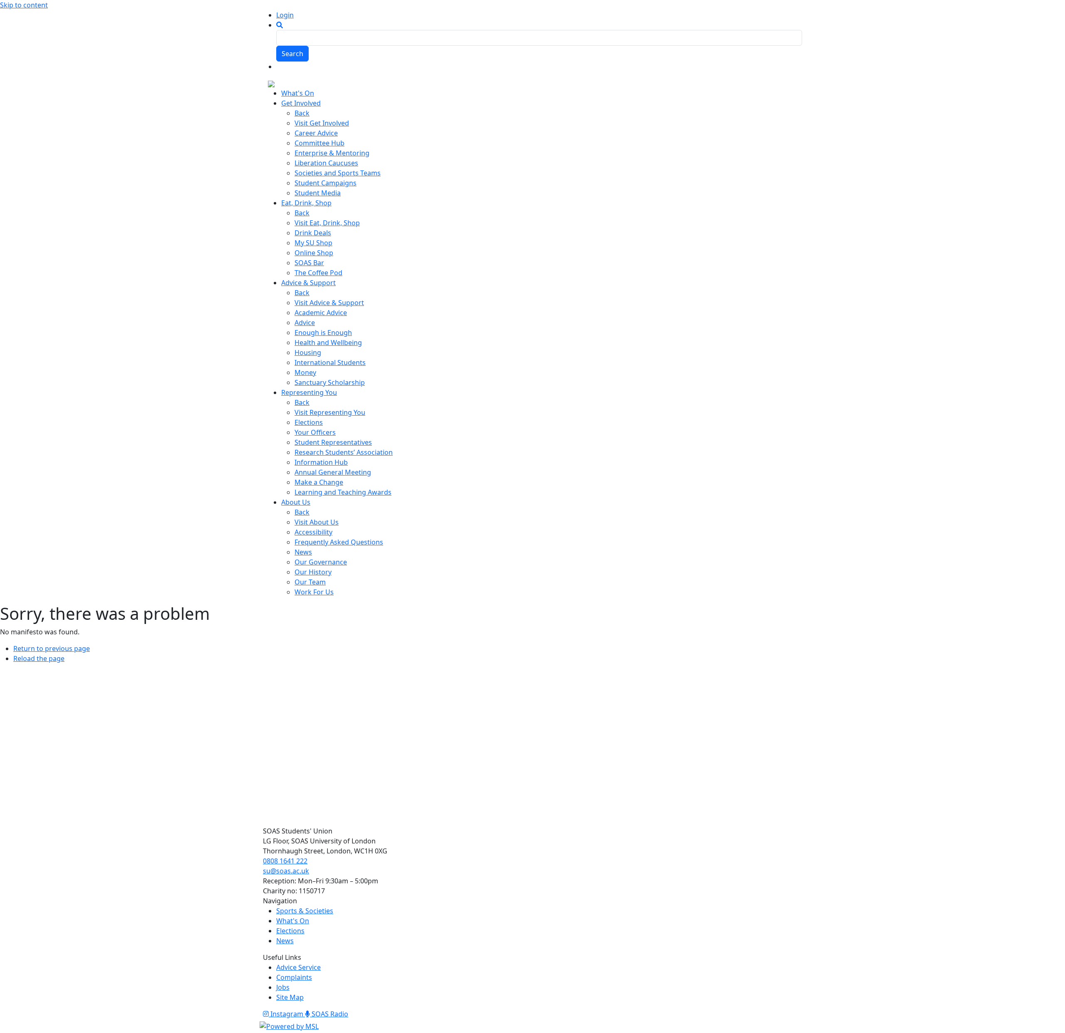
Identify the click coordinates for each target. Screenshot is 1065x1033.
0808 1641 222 (285, 860)
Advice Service (298, 967)
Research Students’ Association (344, 452)
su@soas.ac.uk (286, 870)
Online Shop (314, 252)
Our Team (310, 582)
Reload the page (38, 658)
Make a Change (319, 482)
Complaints (294, 977)
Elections (309, 422)
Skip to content (24, 5)
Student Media (318, 192)
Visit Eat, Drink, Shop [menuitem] (327, 222)
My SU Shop (313, 242)
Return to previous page (51, 648)
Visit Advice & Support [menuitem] (329, 302)
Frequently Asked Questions (339, 542)
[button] (279, 25)
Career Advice (316, 133)
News (303, 552)
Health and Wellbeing (328, 342)
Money (305, 372)
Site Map (290, 997)
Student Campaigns (326, 182)
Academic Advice (321, 312)
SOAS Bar (309, 262)
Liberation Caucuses (326, 163)
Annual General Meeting (333, 472)
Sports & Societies (304, 910)
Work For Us (314, 592)
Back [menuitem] (302, 113)
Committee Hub (319, 143)
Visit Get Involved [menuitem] (322, 123)
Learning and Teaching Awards (343, 492)
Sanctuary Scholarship (330, 382)
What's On (292, 920)
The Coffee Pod (318, 272)
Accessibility (313, 532)
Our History (313, 572)
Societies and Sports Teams (338, 173)
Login (285, 15)
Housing (308, 352)
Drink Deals (313, 232)
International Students (330, 362)
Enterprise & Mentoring (332, 153)
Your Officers (315, 432)
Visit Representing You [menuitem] (330, 412)
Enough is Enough (323, 332)
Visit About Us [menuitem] (317, 522)
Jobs (283, 987)
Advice (305, 322)
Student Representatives (333, 442)
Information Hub (321, 462)
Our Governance (321, 562)
